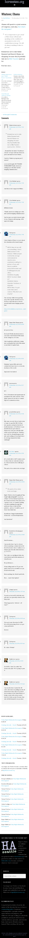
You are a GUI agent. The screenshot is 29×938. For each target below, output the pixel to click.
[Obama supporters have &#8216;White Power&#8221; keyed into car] (7, 83)
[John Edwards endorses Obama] (7, 101)
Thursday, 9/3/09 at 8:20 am (17, 618)
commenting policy (7, 909)
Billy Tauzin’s (14, 59)
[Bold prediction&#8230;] (20, 80)
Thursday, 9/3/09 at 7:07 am (17, 591)
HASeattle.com (6, 861)
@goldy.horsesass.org (9, 770)
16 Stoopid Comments (10, 114)
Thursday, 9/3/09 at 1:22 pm (17, 684)
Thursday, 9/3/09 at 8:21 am (16, 643)
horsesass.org (19, 856)
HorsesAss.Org (14, 2)
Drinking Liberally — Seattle (9, 725)
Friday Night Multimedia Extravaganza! (11, 720)
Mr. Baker (12, 451)
